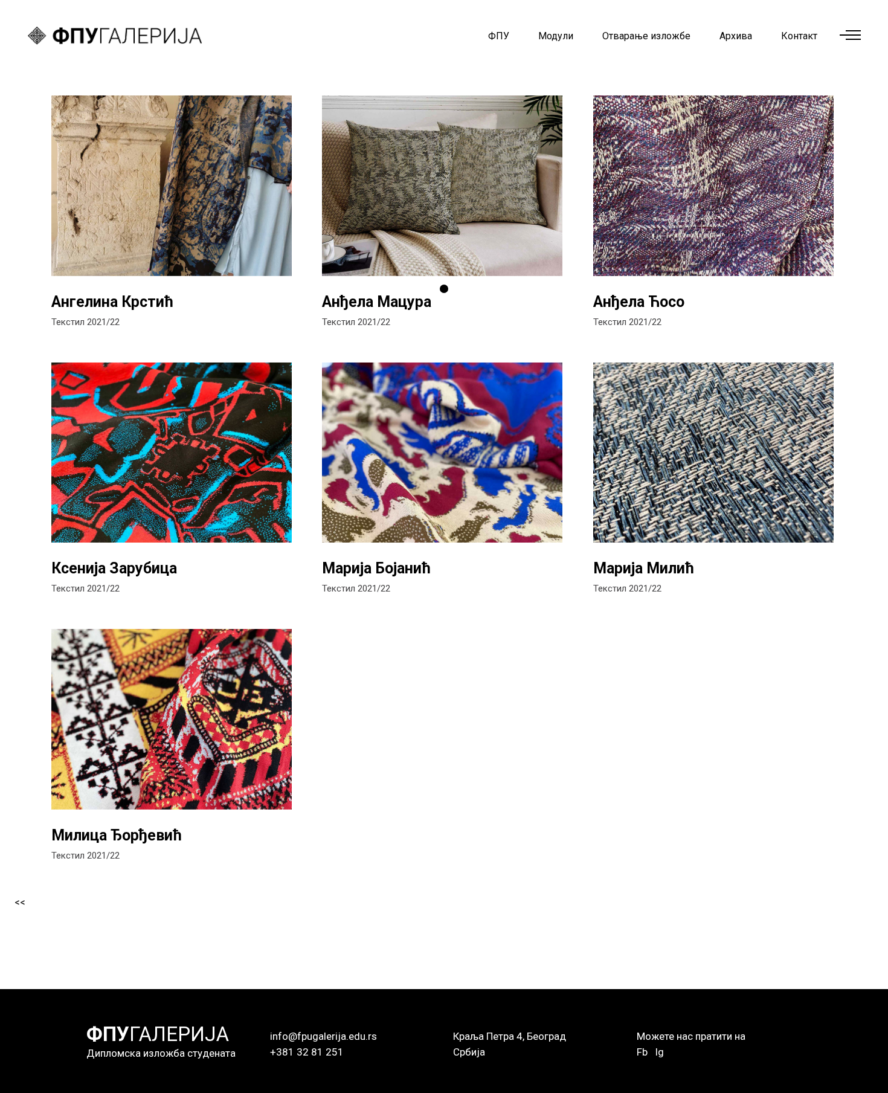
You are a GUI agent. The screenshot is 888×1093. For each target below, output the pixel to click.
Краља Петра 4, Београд (509, 1036)
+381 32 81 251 (307, 1052)
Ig (659, 1052)
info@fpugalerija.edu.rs (323, 1036)
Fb (642, 1052)
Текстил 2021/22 (85, 322)
